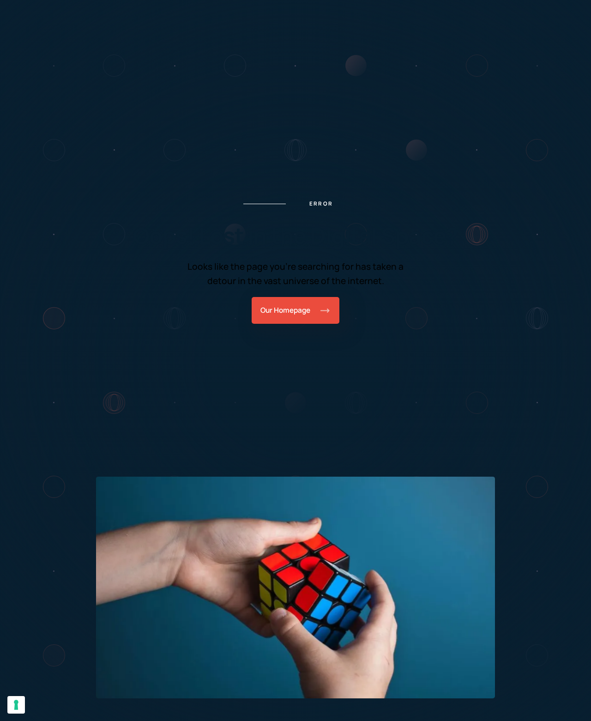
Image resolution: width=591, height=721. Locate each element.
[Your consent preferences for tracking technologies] (16, 705)
